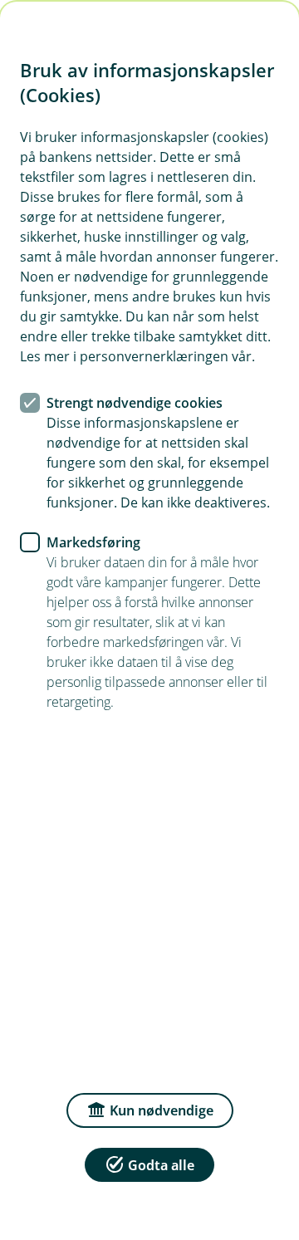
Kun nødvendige (161, 1110)
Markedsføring (93, 542)
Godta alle (161, 1165)
